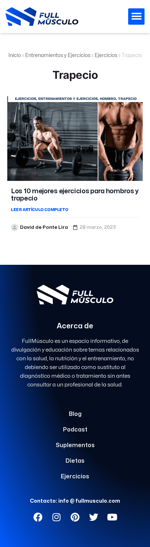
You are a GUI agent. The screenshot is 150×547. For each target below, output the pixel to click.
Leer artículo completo (39, 209)
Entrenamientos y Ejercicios (57, 55)
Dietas (75, 461)
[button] (136, 16)
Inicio (14, 55)
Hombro (108, 99)
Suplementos (75, 445)
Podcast (75, 430)
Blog (75, 414)
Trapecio (127, 99)
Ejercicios (106, 55)
